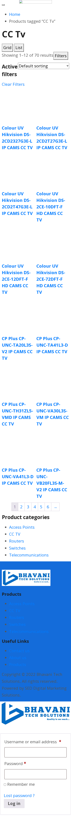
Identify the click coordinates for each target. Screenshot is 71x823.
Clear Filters (13, 84)
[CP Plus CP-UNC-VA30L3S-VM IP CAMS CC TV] (52, 380)
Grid (7, 47)
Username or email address (32, 742)
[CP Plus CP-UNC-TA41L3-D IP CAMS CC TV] (52, 314)
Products (17, 664)
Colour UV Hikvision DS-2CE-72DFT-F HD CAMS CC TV (50, 279)
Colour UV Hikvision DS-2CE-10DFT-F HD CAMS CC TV (50, 207)
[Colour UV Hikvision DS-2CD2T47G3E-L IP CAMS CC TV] (18, 170)
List (18, 47)
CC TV (14, 534)
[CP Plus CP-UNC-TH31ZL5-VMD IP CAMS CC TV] (18, 380)
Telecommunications (29, 555)
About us (17, 657)
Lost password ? (19, 795)
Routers (16, 541)
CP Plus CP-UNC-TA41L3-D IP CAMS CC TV (52, 344)
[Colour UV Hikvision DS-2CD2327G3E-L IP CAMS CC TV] (18, 104)
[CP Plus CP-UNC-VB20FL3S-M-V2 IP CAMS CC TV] (52, 446)
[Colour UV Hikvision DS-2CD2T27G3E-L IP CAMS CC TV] (52, 104)
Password (15, 763)
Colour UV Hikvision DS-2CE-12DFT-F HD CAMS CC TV (16, 279)
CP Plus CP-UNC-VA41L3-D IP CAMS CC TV (17, 476)
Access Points (22, 527)
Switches (17, 548)
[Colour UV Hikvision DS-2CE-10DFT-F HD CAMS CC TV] (52, 170)
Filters (61, 56)
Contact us (19, 650)
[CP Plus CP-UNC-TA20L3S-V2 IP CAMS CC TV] (18, 314)
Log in (14, 803)
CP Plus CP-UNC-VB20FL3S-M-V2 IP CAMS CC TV (51, 483)
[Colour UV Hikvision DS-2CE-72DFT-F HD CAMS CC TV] (52, 242)
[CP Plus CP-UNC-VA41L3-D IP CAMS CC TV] (18, 446)
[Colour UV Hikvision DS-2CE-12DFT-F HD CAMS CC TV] (18, 242)
